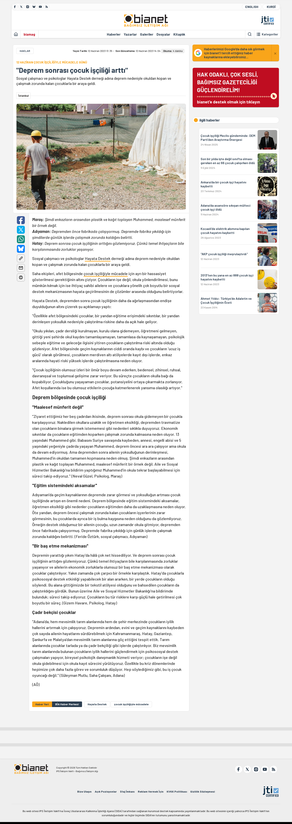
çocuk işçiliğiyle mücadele (106, 273)
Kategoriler (270, 34)
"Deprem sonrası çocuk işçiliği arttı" (72, 70)
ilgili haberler (209, 120)
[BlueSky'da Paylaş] (21, 249)
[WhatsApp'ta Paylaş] (21, 239)
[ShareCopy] (21, 258)
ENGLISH (251, 7)
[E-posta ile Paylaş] (21, 268)
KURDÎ (271, 7)
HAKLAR (25, 51)
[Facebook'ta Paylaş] (21, 220)
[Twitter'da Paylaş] (21, 230)
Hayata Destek (97, 258)
